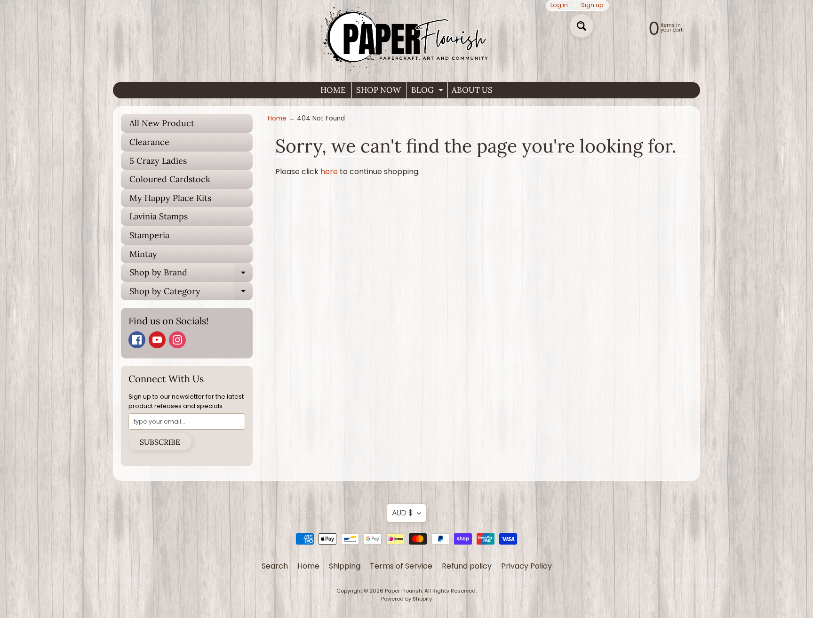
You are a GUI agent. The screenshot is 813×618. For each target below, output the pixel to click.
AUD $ (402, 512)
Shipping (344, 566)
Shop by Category (191, 293)
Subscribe (160, 442)
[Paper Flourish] (406, 37)
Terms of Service (401, 566)
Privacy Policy (526, 566)
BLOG (428, 91)
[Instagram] (177, 339)
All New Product (161, 123)
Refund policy (467, 566)
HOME (333, 90)
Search (275, 566)
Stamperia (149, 235)
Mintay (143, 254)
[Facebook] (136, 339)
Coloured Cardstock (169, 179)
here (329, 171)
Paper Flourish (403, 590)
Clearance (149, 141)
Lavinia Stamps (158, 216)
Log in (559, 5)
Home (277, 118)
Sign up (592, 5)
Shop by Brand (191, 274)
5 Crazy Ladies (158, 160)
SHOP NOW (378, 90)
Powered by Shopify (406, 598)
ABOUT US (472, 90)
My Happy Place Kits (170, 198)
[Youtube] (157, 339)
